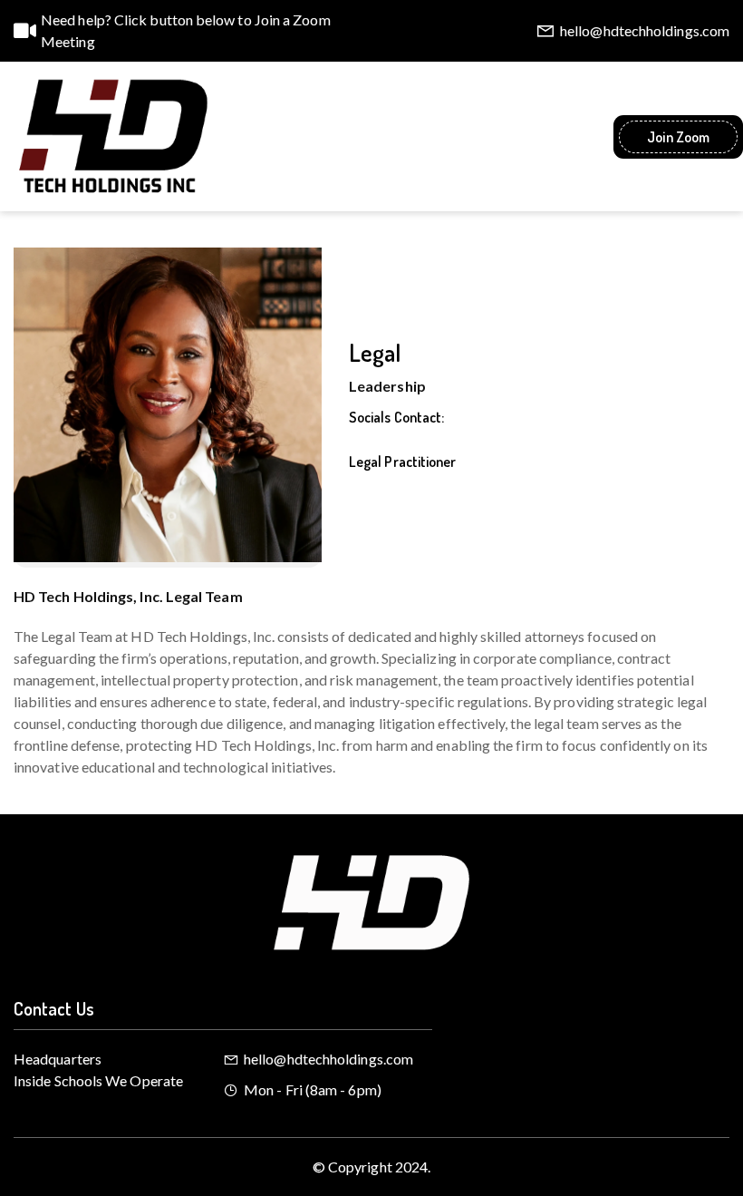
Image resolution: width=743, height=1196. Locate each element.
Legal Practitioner (402, 461)
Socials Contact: (396, 417)
